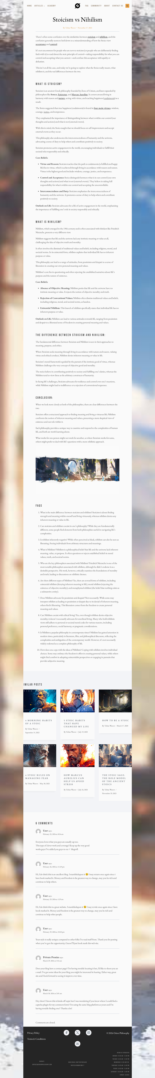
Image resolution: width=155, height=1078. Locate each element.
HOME (29, 6)
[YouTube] (77, 1044)
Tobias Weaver (70, 28)
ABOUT (107, 6)
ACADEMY (52, 6)
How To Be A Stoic (115, 720)
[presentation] (39, 701)
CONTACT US (117, 6)
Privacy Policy (33, 1032)
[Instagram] (88, 1032)
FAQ (86, 6)
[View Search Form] (127, 6)
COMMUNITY (96, 6)
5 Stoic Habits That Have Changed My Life (76, 723)
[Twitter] (77, 1032)
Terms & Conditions (36, 1038)
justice (46, 111)
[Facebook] (66, 1032)
